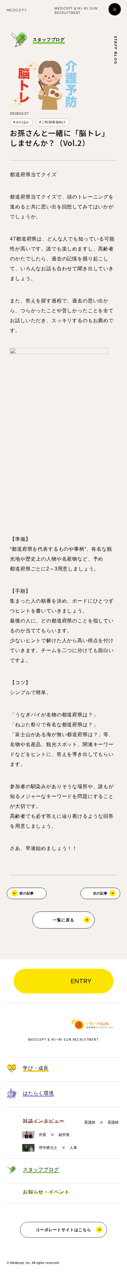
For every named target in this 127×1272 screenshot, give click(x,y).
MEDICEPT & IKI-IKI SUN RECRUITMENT (63, 1039)
